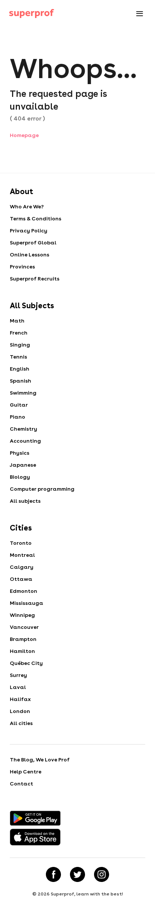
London (20, 711)
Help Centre (25, 772)
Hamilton (22, 651)
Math (17, 321)
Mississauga (26, 603)
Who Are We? (27, 206)
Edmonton (23, 591)
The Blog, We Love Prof (40, 760)
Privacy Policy (28, 231)
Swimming (23, 393)
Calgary (21, 567)
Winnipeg (22, 615)
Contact (21, 784)
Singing (20, 345)
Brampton (23, 639)
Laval (18, 687)
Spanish (20, 381)
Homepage (24, 135)
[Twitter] (77, 874)
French (18, 333)
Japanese (23, 465)
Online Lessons (29, 255)
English (19, 369)
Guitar (19, 405)
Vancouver (24, 627)
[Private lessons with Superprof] (31, 13)
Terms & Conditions (35, 219)
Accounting (25, 441)
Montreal (22, 555)
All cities (21, 723)
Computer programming (42, 489)
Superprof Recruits (34, 279)
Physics (19, 453)
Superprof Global (33, 243)
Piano (17, 417)
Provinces (22, 267)
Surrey (18, 675)
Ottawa (21, 579)
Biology (20, 477)
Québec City (26, 663)
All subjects (25, 501)
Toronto (21, 543)
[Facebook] (53, 874)
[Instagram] (101, 874)
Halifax (20, 699)
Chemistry (23, 429)
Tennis (18, 357)
